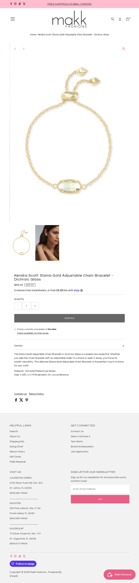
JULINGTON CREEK (21, 478)
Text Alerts (77, 441)
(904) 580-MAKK (18, 493)
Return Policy (36, 394)
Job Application (79, 452)
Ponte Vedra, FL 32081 (22, 513)
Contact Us (77, 431)
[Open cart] (127, 19)
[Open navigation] (13, 19)
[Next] (23, 49)
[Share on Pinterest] (26, 401)
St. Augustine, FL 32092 (23, 539)
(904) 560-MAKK (18, 518)
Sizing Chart (16, 446)
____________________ (24, 498)
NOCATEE (15, 503)
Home (33, 34)
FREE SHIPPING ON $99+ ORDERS (69, 4)
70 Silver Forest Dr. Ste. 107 (25, 533)
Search (14, 431)
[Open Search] (112, 19)
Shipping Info (17, 441)
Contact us (20, 394)
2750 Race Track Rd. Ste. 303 (26, 483)
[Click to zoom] (124, 49)
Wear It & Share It (80, 436)
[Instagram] (15, 4)
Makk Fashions (38, 572)
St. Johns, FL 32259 (21, 488)
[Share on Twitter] (21, 401)
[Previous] (15, 49)
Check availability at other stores (32, 333)
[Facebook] (11, 4)
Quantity (19, 299)
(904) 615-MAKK (18, 543)
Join (100, 499)
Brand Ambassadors (82, 446)
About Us (15, 436)
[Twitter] (24, 4)
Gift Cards (15, 457)
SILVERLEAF (17, 528)
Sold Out (69, 318)
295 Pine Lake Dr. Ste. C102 (25, 508)
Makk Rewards (18, 462)
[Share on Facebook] (16, 401)
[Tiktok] (20, 4)
